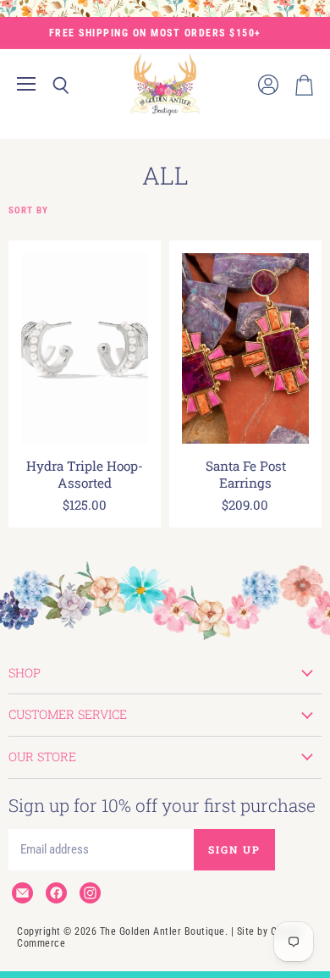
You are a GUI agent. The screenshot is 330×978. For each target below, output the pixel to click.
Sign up (234, 849)
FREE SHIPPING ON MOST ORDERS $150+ (155, 33)
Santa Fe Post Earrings (246, 474)
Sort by (28, 211)
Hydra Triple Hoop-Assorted (84, 474)
